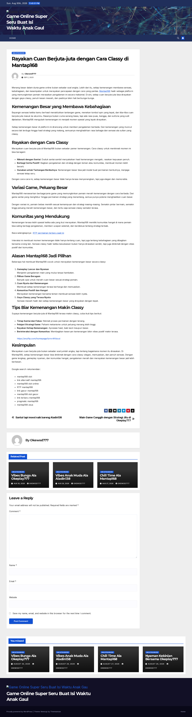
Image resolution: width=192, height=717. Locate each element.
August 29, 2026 (66, 664)
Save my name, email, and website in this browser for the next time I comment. (52, 613)
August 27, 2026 (111, 664)
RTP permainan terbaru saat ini (48, 233)
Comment (15, 511)
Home (12, 38)
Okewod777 (30, 74)
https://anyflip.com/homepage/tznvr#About (38, 338)
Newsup (44, 711)
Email (12, 581)
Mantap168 (104, 91)
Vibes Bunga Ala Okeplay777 (23, 477)
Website (13, 597)
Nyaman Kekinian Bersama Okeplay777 (161, 657)
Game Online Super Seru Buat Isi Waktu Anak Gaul (27, 22)
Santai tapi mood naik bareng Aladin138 (39, 417)
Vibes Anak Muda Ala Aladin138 (72, 477)
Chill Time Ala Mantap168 (110, 477)
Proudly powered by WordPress (20, 711)
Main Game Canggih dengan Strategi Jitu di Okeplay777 (105, 419)
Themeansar (55, 711)
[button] (178, 38)
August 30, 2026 (22, 664)
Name (13, 565)
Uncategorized (19, 53)
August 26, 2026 (156, 664)
